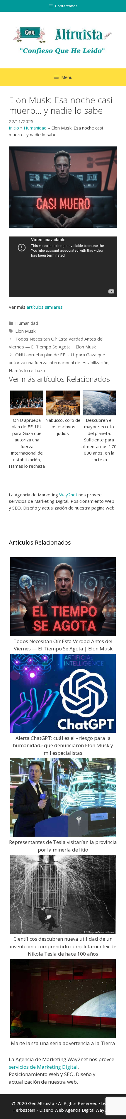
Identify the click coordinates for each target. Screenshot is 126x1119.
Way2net (68, 495)
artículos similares (45, 307)
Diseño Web (51, 1110)
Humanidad (35, 128)
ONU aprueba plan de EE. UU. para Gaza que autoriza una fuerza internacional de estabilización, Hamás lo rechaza (59, 362)
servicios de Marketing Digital (43, 1066)
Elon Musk (25, 331)
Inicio (14, 128)
